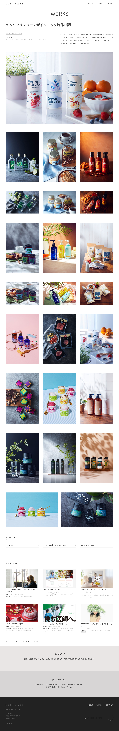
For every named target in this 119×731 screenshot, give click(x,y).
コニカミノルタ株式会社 (14, 33)
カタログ (102, 595)
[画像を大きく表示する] (59, 88)
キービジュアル (66, 594)
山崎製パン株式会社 (53, 592)
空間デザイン (66, 628)
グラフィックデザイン (100, 594)
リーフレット (88, 597)
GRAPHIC (58, 594)
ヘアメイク (100, 630)
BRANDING (91, 594)
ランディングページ (63, 630)
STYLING (43, 39)
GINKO (88, 628)
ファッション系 (16, 39)
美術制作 (24, 39)
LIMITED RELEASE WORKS (94, 718)
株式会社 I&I (89, 592)
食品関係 (8, 39)
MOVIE (30, 596)
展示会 (71, 628)
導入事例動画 (24, 596)
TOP (7, 641)
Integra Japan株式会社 (54, 626)
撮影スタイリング (33, 39)
